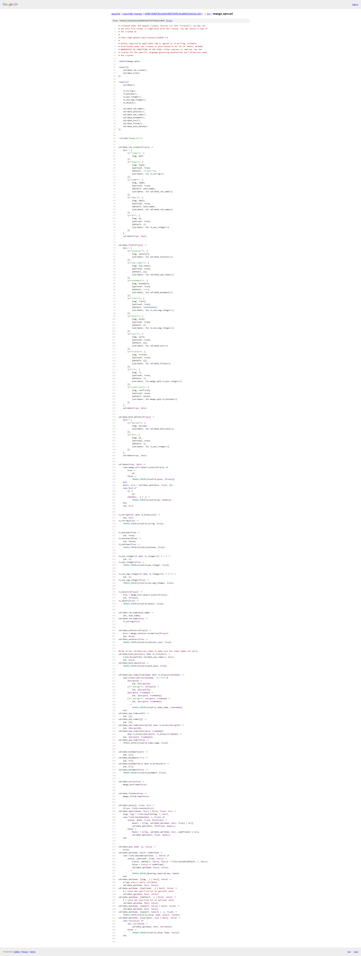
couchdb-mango (132, 13)
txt (349, 951)
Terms (33, 951)
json (356, 951)
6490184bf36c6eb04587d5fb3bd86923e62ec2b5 (173, 13)
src (209, 13)
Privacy (24, 951)
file (169, 20)
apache (115, 13)
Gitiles (17, 951)
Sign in (355, 4)
